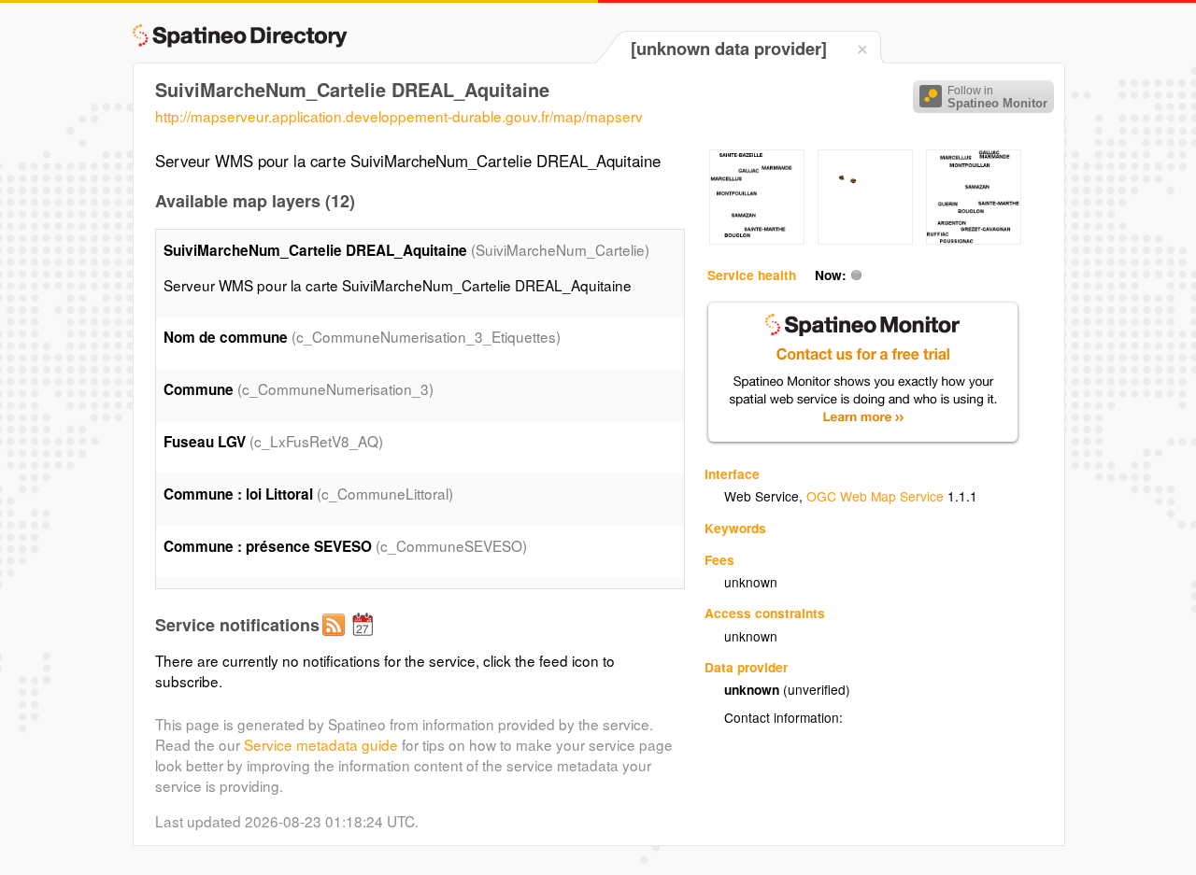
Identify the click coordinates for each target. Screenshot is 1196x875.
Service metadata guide (321, 744)
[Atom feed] (336, 639)
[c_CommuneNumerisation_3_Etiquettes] (756, 239)
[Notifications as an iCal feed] (365, 639)
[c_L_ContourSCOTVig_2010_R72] (865, 239)
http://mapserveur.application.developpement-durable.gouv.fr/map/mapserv (399, 116)
